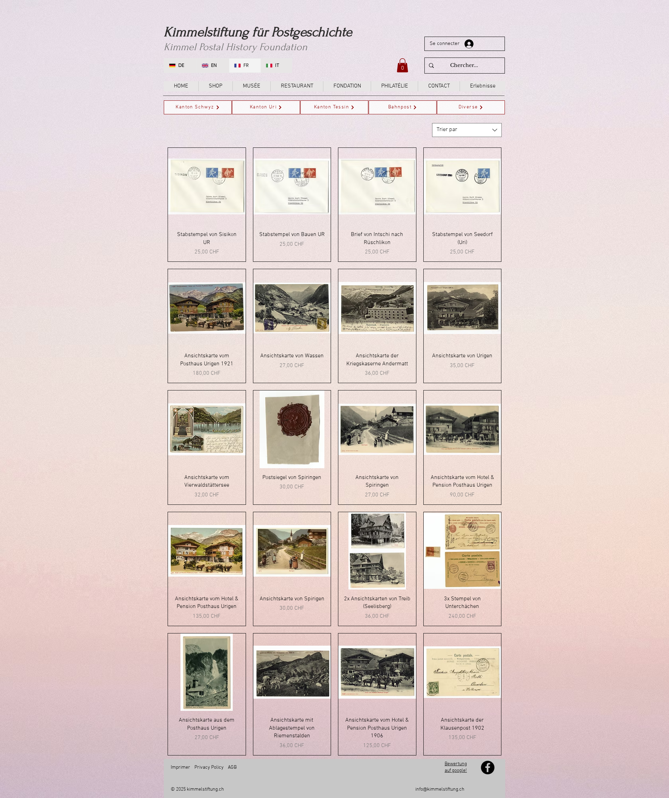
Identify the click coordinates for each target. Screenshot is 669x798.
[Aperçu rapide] (207, 187)
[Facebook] (487, 767)
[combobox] (467, 130)
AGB (232, 767)
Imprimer (180, 767)
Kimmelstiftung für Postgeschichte (258, 32)
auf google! (456, 771)
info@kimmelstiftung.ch (439, 789)
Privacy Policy (209, 767)
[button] (402, 65)
